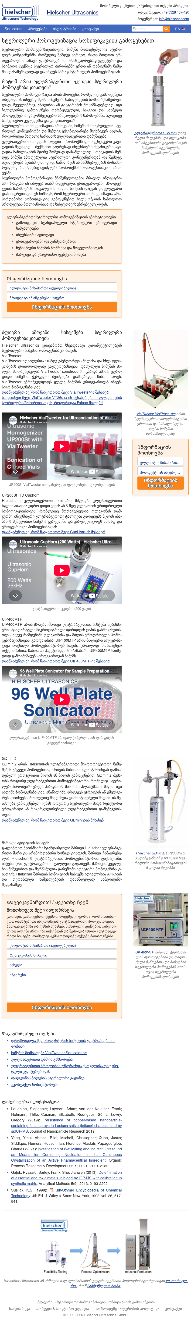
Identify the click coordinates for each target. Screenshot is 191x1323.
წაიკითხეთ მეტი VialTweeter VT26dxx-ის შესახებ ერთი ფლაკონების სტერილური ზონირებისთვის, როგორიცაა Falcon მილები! (62, 400)
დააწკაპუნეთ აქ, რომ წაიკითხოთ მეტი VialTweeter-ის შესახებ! (55, 392)
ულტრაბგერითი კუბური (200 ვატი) (62, 608)
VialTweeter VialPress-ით (155, 413)
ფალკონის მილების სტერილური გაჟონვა (48, 1078)
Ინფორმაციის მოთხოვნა (62, 306)
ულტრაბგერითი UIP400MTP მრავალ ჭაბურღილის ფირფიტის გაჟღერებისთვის (61, 740)
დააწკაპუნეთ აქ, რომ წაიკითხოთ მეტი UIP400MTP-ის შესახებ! (56, 661)
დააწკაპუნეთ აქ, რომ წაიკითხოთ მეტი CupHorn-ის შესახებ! (53, 531)
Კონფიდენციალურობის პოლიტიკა (127, 1308)
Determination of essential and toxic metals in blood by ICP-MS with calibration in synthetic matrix (66, 1178)
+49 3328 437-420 (175, 12)
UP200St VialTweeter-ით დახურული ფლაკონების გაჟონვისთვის (62, 484)
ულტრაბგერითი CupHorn (155, 132)
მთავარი (45, 1301)
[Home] (20, 11)
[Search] (166, 29)
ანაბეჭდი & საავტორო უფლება (62, 1308)
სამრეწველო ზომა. (104, 1285)
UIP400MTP (144, 952)
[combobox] (147, 29)
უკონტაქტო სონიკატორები (34, 1084)
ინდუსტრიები (64, 28)
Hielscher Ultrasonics (73, 12)
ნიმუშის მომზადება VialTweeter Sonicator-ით (49, 1052)
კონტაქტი (90, 28)
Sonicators (13, 28)
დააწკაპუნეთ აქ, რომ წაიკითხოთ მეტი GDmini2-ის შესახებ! (53, 820)
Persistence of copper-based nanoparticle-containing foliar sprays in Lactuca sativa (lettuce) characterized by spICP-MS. (66, 1125)
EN (178, 29)
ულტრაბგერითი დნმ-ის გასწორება (42, 1059)
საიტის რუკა (19, 1308)
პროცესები (37, 28)
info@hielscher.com (174, 18)
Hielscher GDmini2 (150, 852)
